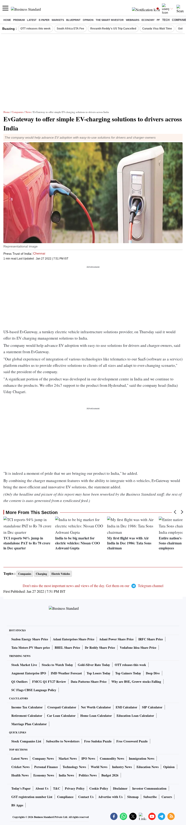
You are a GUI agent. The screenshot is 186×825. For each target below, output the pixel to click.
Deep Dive (153, 673)
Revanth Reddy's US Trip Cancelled (113, 28)
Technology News (74, 766)
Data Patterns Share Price (89, 681)
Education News (148, 766)
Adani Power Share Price (116, 639)
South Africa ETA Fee (70, 28)
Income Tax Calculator (27, 707)
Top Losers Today (98, 673)
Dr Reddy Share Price (100, 647)
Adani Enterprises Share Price (73, 639)
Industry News (122, 766)
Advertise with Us (110, 796)
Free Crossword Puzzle (132, 741)
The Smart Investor (110, 20)
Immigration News (141, 758)
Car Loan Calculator (61, 715)
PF (158, 20)
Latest (32, 20)
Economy (148, 20)
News (28, 112)
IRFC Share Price (150, 639)
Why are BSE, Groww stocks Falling (136, 681)
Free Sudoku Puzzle (98, 741)
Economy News (43, 775)
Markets (58, 20)
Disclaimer (120, 788)
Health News (20, 775)
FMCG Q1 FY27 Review (49, 681)
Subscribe (150, 796)
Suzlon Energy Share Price (29, 639)
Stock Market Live (24, 664)
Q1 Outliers (19, 681)
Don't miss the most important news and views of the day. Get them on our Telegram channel (93, 585)
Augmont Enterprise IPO (28, 673)
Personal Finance (46, 766)
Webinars (132, 20)
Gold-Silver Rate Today (94, 664)
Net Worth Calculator (96, 707)
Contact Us (85, 796)
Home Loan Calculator (96, 715)
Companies (17, 112)
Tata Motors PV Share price (30, 647)
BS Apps (17, 805)
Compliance (65, 796)
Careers (167, 796)
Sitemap (133, 796)
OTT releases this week (35, 28)
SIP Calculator (152, 707)
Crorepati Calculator (61, 707)
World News (99, 766)
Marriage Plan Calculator (29, 724)
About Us (41, 788)
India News (66, 775)
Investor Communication (149, 788)
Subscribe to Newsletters (62, 741)
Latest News (19, 758)
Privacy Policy (75, 788)
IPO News (88, 758)
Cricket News (20, 766)
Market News (68, 758)
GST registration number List (31, 796)
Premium (19, 20)
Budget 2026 (109, 775)
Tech (166, 20)
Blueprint (73, 20)
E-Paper (44, 20)
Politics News (88, 775)
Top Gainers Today (128, 673)
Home (7, 20)
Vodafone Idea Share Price (138, 647)
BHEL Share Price (67, 647)
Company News (43, 758)
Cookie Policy (98, 788)
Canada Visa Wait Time (157, 28)
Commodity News (112, 758)
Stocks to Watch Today (57, 664)
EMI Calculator (126, 707)
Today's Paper (21, 788)
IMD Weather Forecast (66, 673)
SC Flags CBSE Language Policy (33, 690)
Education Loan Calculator (135, 715)
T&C (56, 788)
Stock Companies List (26, 741)
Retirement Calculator (26, 715)
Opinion (88, 20)
